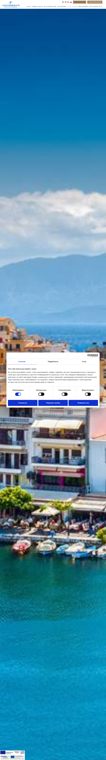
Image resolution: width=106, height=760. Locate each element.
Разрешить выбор (53, 403)
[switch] (41, 394)
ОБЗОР (29, 6)
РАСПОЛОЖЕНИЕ (72, 6)
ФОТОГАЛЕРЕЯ (93, 6)
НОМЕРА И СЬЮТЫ (37, 6)
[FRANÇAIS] (68, 2)
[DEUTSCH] (65, 2)
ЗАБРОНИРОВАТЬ (95, 2)
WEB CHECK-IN (79, 2)
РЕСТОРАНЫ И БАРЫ (50, 6)
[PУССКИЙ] (71, 2)
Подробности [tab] (53, 361)
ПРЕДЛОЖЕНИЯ (83, 6)
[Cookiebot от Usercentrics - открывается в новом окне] (89, 355)
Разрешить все (83, 403)
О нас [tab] (84, 361)
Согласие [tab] (22, 361)
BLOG (100, 6)
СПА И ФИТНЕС (61, 6)
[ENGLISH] (63, 2)
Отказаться (22, 403)
